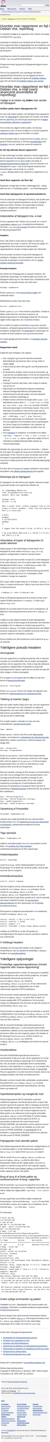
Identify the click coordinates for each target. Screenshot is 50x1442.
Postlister (4, 1425)
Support (3, 1417)
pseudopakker (36, 142)
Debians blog (21, 1421)
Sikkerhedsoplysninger (8, 1421)
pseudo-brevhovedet (16, 680)
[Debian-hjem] (3, 3)
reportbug (17, 37)
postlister (4, 144)
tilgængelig (4, 1432)
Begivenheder (37, 1408)
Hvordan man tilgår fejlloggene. (16, 1343)
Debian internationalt (7, 1419)
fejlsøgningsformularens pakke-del (14, 164)
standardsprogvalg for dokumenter (24, 1393)
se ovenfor (22, 227)
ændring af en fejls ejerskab (19, 846)
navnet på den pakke (28, 293)
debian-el (21, 1318)
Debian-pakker (21, 1412)
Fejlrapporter (5, 1423)
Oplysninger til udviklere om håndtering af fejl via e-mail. (26, 1349)
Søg (18, 1419)
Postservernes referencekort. (15, 1352)
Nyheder (35, 1404)
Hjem (3, 1401)
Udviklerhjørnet (22, 1414)
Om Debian (4, 1404)
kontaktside (10, 1430)
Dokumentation (38, 1410)
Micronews (11, 9)
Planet (22, 9)
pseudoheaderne (19, 953)
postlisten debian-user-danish (31, 81)
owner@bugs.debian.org (34, 1363)
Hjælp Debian (5, 1414)
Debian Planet (21, 1425)
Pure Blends (21, 1410)
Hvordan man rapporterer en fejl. (16, 1341)
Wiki (30, 9)
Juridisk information (7, 1412)
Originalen (11, 19)
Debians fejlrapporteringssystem (12, 12)
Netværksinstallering (23, 1406)
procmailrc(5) (31, 1130)
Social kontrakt (5, 1406)
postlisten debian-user (9, 133)
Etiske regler (5, 1408)
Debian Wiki (36, 1414)
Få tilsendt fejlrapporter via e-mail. (17, 1354)
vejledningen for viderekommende (35, 737)
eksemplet (12, 117)
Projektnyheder (37, 1406)
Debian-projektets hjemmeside (17, 1382)
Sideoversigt (21, 1417)
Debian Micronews (23, 1423)
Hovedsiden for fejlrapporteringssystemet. (20, 1338)
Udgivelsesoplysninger (40, 1412)
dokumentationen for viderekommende (25, 694)
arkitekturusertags (18, 789)
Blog (2, 9)
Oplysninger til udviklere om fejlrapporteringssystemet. (25, 1346)
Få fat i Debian (21, 1404)
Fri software (4, 1410)
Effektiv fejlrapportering (23, 471)
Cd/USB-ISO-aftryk (23, 1408)
